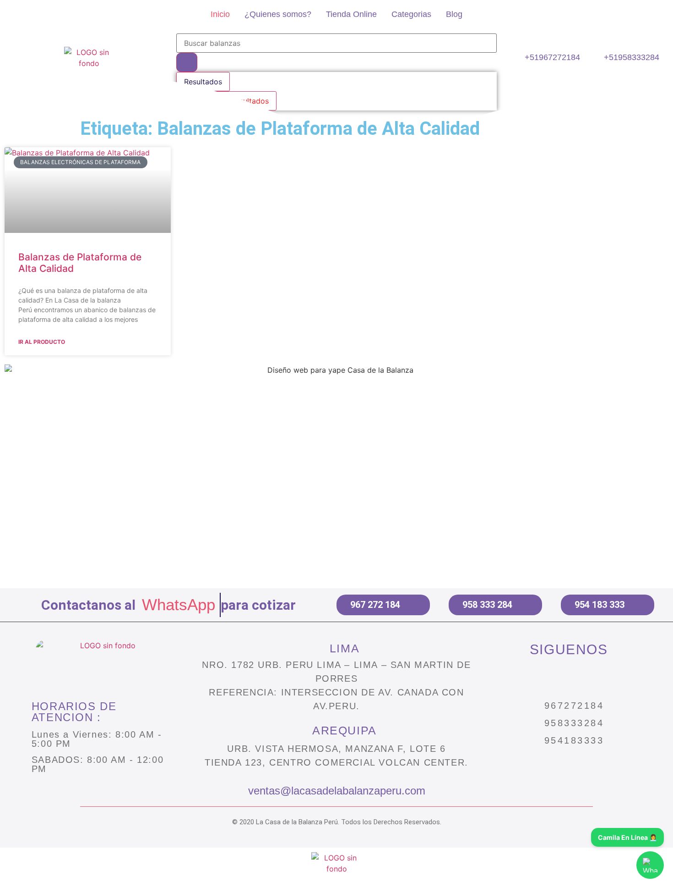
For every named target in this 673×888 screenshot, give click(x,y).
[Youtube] (607, 677)
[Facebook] (568, 677)
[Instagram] (529, 677)
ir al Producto (41, 341)
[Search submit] (186, 62)
